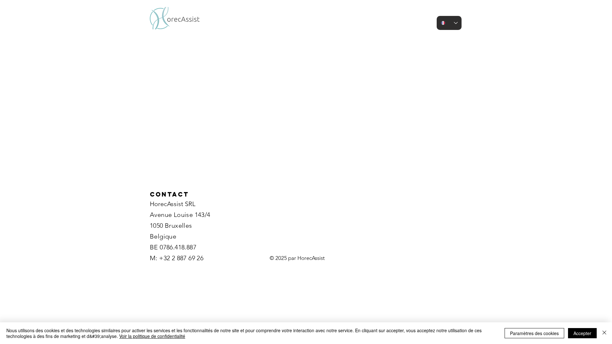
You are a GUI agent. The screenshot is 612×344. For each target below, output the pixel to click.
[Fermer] (604, 333)
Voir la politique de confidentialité (152, 336)
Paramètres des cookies (534, 333)
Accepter (582, 333)
